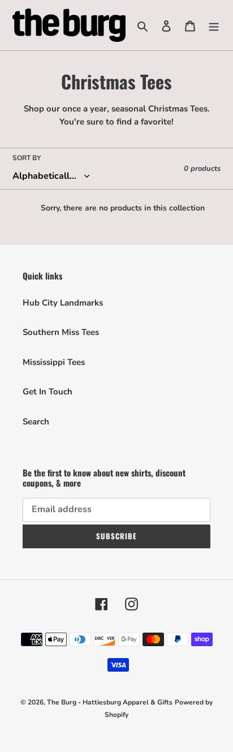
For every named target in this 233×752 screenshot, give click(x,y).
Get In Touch (47, 391)
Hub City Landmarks (63, 302)
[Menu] (214, 25)
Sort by (26, 157)
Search (36, 421)
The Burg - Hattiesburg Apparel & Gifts (109, 702)
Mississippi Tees (54, 362)
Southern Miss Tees (61, 332)
